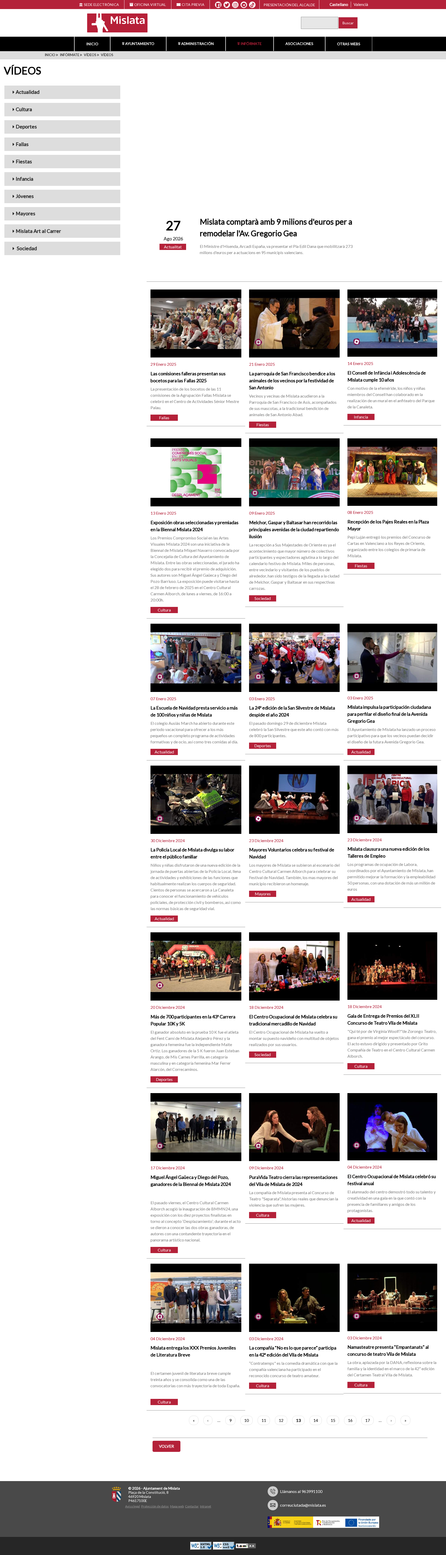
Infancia (24, 179)
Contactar (192, 1506)
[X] (226, 5)
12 (283, 1420)
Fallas (22, 144)
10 (248, 1420)
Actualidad (27, 92)
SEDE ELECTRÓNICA (101, 4)
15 (335, 1420)
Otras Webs (348, 44)
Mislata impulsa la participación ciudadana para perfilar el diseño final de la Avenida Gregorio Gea (389, 714)
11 (265, 1420)
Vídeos (90, 55)
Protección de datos (155, 1506)
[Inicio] (114, 22)
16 (352, 1420)
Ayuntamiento (139, 43)
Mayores (25, 213)
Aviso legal (132, 1506)
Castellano (339, 4)
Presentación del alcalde (289, 5)
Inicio (92, 44)
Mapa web (177, 1506)
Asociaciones (299, 43)
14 (317, 1420)
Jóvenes (25, 196)
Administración (197, 43)
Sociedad (26, 248)
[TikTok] (252, 5)
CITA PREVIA (193, 4)
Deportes (26, 126)
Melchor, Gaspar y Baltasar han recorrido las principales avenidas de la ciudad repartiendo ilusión (294, 529)
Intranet (205, 1506)
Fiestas (24, 161)
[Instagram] (235, 5)
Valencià (361, 4)
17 (369, 1420)
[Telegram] (244, 5)
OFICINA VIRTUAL (150, 4)
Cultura (24, 109)
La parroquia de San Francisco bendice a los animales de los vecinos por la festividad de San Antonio (292, 380)
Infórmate (251, 43)
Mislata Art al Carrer (38, 231)
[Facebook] (218, 5)
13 (300, 1421)
